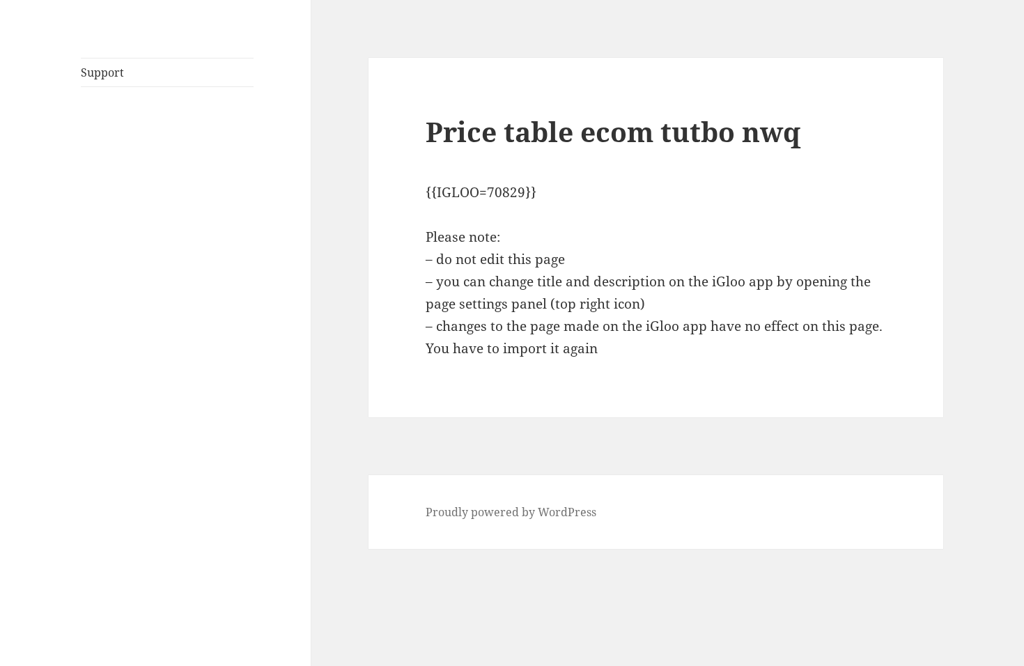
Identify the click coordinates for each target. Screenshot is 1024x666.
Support (102, 72)
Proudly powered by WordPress (511, 512)
